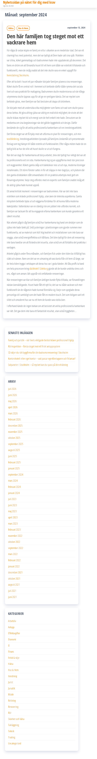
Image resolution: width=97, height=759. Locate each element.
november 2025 (15, 432)
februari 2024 (14, 487)
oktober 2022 (14, 542)
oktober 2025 (14, 438)
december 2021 (15, 572)
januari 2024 (14, 493)
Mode (11, 694)
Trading (11, 737)
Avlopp (11, 627)
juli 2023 (12, 499)
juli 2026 (12, 389)
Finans (11, 651)
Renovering (13, 707)
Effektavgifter (14, 633)
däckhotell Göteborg (38, 268)
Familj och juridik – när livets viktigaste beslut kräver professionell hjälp (41, 340)
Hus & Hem (23, 28)
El (9, 645)
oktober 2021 (14, 578)
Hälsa (10, 28)
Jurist (10, 682)
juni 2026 (12, 395)
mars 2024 (13, 480)
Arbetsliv (12, 621)
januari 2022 (14, 566)
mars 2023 (13, 523)
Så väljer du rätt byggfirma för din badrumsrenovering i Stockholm (38, 352)
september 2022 (15, 548)
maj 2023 (12, 511)
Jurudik (11, 688)
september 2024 (15, 474)
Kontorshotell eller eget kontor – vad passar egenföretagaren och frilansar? (41, 358)
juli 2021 (12, 591)
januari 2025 (14, 468)
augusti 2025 (14, 450)
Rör (9, 713)
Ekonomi (12, 639)
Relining (12, 700)
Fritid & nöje (13, 658)
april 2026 (12, 407)
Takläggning (13, 725)
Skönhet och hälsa (16, 719)
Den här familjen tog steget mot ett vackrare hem (45, 39)
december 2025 (15, 425)
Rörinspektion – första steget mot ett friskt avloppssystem (34, 346)
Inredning (12, 676)
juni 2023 (12, 505)
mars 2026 (13, 413)
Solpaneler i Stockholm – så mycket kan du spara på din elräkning (38, 365)
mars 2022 (13, 554)
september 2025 (15, 444)
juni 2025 (12, 456)
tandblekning (13, 139)
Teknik (11, 731)
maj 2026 (12, 401)
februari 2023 (14, 529)
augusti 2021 (14, 584)
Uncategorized (14, 743)
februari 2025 (14, 462)
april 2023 (12, 517)
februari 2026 (14, 419)
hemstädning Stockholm (18, 75)
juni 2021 (12, 597)
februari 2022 (14, 560)
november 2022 (15, 536)
